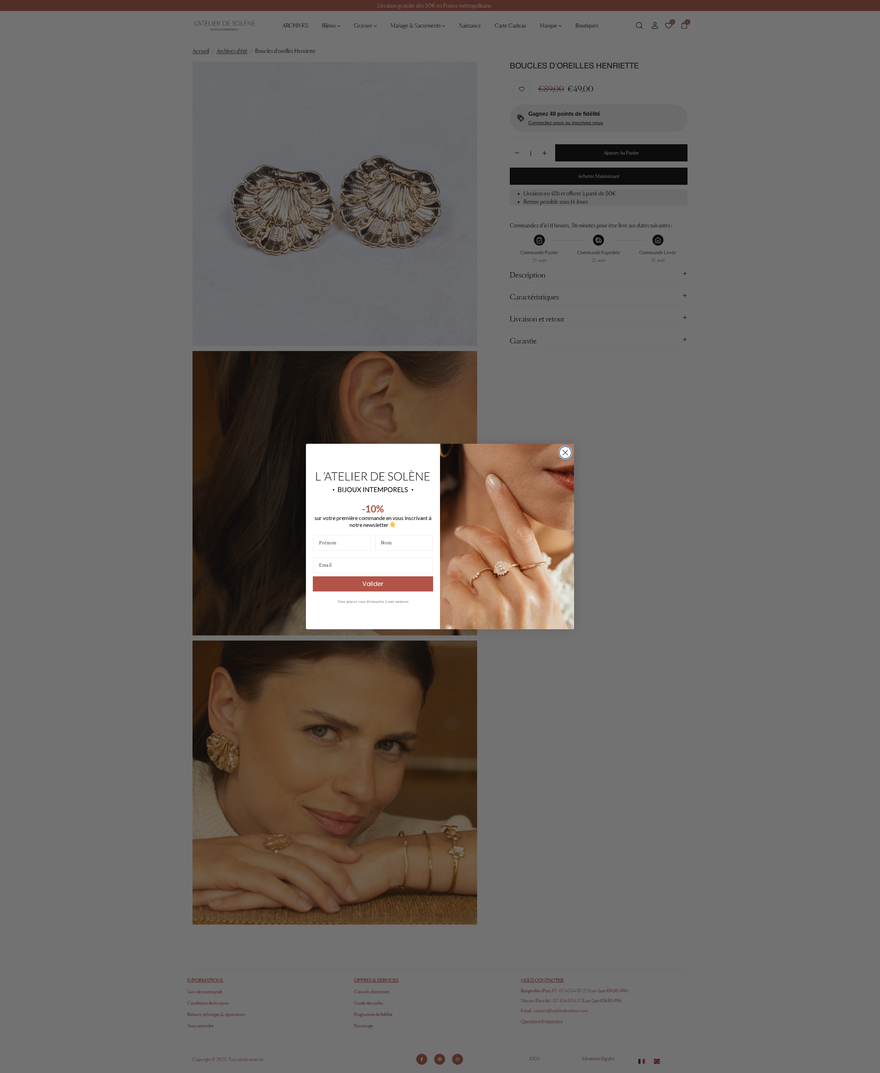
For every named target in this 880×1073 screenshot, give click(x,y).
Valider (373, 583)
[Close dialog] (565, 453)
